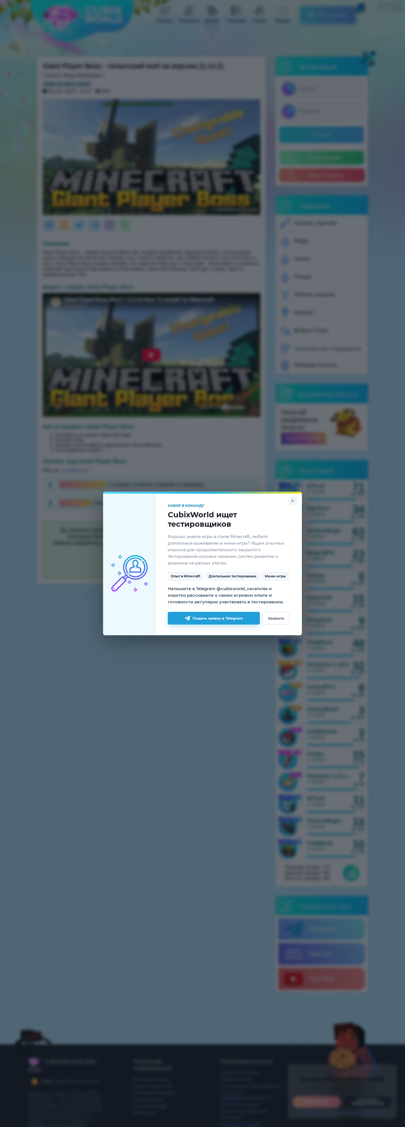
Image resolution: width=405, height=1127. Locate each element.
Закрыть (276, 618)
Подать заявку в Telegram (218, 618)
